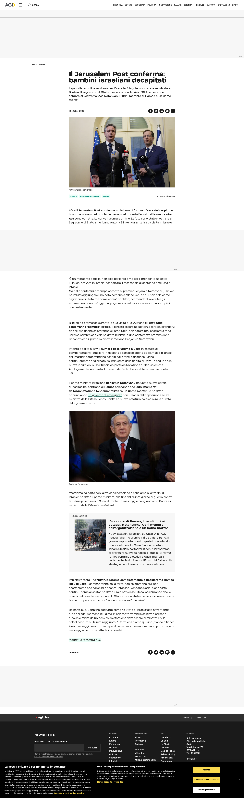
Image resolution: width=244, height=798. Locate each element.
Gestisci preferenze (206, 790)
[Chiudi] (239, 780)
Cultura (211, 5)
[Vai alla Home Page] (10, 5)
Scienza (188, 5)
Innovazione (165, 5)
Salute (178, 5)
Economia (140, 5)
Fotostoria (140, 740)
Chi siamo (166, 737)
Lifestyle (199, 5)
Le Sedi (164, 740)
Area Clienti (167, 757)
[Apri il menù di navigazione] (20, 5)
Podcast (139, 744)
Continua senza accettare (206, 780)
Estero (128, 5)
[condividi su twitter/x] (156, 111)
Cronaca (118, 5)
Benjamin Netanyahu (89, 196)
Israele (73, 196)
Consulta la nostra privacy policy (69, 793)
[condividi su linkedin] (161, 111)
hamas (106, 196)
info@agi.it (192, 758)
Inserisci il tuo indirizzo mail (50, 742)
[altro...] (173, 111)
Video (138, 737)
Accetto (206, 769)
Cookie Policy (168, 751)
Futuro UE (140, 756)
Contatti (165, 747)
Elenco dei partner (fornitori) (110, 782)
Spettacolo (224, 5)
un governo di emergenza (105, 395)
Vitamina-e (141, 753)
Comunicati (167, 761)
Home (34, 65)
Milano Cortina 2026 (145, 760)
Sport (235, 5)
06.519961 (195, 753)
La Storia (165, 744)
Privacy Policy (168, 754)
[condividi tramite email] (167, 111)
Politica (151, 5)
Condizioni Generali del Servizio (48, 756)
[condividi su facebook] (150, 111)
